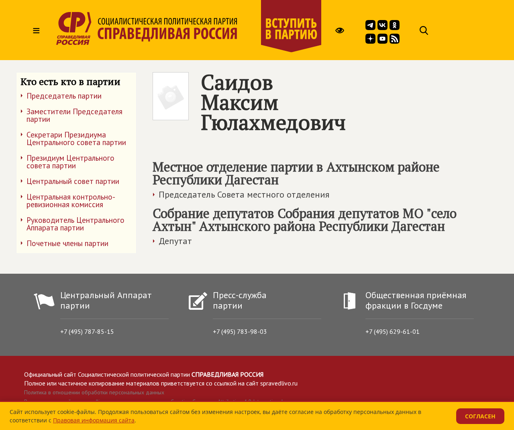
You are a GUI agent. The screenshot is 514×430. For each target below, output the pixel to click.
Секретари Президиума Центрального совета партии (76, 138)
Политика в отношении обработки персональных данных (94, 392)
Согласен (480, 416)
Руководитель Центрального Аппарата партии (75, 223)
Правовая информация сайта (94, 420)
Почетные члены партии (67, 243)
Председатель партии (64, 96)
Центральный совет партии (73, 181)
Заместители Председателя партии (74, 115)
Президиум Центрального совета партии (70, 161)
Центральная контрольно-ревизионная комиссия (71, 200)
